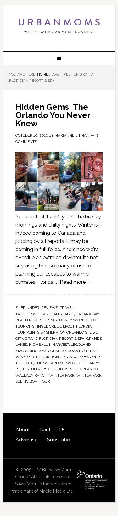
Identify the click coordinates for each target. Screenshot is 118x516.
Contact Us (52, 430)
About (22, 430)
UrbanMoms (59, 26)
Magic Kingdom (30, 351)
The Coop (24, 363)
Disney (51, 320)
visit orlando (84, 369)
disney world (73, 320)
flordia (84, 326)
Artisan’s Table (58, 314)
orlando (57, 351)
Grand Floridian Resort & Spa (54, 338)
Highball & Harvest (49, 344)
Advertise (26, 440)
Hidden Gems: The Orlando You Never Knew (52, 115)
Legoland (81, 344)
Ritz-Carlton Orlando (54, 357)
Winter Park (62, 375)
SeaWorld (89, 357)
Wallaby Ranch (31, 375)
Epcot (68, 326)
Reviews (49, 308)
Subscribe (58, 440)
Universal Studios (49, 369)
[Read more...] (74, 282)
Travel (67, 308)
